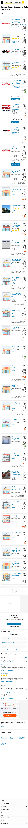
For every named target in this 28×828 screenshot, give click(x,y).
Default (23, 13)
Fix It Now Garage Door (6, 684)
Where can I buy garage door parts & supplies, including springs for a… (13, 639)
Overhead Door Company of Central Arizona (15, 21)
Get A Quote (17, 25)
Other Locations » (24, 24)
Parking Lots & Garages (13, 738)
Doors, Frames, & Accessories (17, 678)
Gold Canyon (9, 586)
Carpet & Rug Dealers (3, 744)
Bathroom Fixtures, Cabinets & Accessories (4, 741)
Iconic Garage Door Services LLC (8, 692)
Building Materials (23, 740)
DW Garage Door (16, 35)
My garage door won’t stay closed (8, 642)
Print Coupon (16, 99)
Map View (5, 13)
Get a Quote (17, 86)
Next (21, 592)
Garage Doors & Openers (16, 24)
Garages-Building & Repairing (17, 667)
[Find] (23, 2)
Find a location (24, 657)
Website (13, 25)
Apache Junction (2, 726)
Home (2, 586)
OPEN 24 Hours (19, 16)
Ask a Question (14, 634)
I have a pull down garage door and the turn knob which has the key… (13, 646)
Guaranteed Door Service (6, 664)
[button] (26, 2)
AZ (5, 586)
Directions (14, 26)
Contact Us (16, 122)
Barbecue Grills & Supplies (22, 738)
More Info (18, 26)
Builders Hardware (13, 740)
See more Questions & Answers (14, 649)
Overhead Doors (4, 734)
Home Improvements (4, 738)
